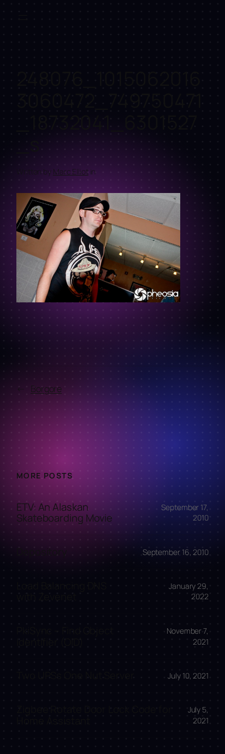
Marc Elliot (70, 171)
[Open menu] (22, 17)
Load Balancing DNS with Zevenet (61, 591)
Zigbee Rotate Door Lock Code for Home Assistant (94, 715)
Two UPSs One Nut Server (75, 675)
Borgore (46, 389)
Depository (41, 552)
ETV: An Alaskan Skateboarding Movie (64, 512)
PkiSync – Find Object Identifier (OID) (65, 636)
